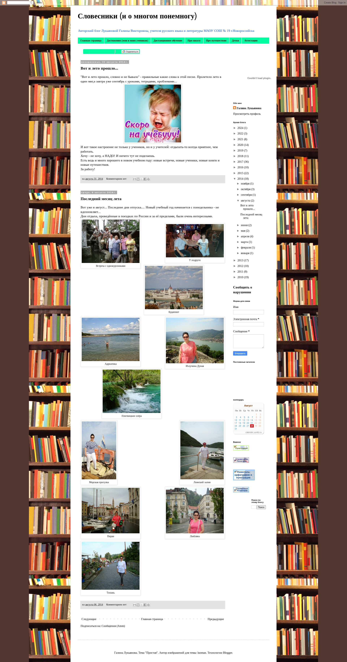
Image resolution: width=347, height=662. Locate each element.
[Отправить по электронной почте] (134, 179)
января (245, 253)
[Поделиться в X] (141, 179)
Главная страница (90, 40)
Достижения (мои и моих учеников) (127, 40)
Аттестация (251, 40)
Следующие (89, 619)
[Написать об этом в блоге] (138, 179)
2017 (240, 161)
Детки (235, 40)
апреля (245, 236)
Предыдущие (216, 619)
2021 (240, 139)
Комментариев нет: (117, 178)
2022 (240, 133)
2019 (240, 150)
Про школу (194, 40)
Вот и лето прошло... (99, 68)
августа (246, 200)
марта (245, 241)
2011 (240, 271)
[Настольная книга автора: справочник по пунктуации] (241, 449)
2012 (240, 265)
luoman (202, 652)
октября (246, 189)
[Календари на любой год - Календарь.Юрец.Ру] (248, 433)
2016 (240, 167)
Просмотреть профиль (247, 113)
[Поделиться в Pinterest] (148, 179)
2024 (240, 127)
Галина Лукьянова (249, 108)
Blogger (227, 652)
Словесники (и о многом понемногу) (137, 16)
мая (243, 230)
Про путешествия (216, 40)
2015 (240, 173)
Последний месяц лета (101, 198)
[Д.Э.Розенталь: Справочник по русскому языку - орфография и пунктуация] (244, 479)
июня (244, 225)
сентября (246, 194)
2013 (240, 260)
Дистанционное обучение (168, 40)
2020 (240, 144)
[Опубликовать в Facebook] (145, 179)
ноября (245, 183)
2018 (240, 156)
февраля (246, 247)
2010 (240, 277)
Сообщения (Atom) (113, 625)
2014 (240, 178)
